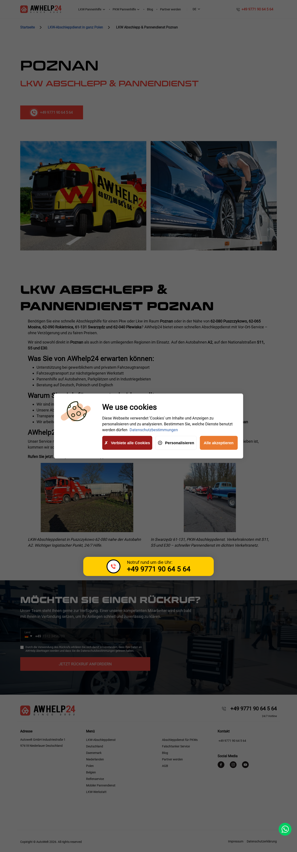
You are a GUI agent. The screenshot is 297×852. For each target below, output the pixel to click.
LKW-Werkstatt (96, 792)
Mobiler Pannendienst (100, 785)
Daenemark (94, 753)
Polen (90, 766)
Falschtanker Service (176, 746)
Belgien (91, 772)
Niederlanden (95, 759)
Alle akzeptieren (219, 443)
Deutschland (94, 746)
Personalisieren (179, 443)
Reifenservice (95, 779)
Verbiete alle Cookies (130, 443)
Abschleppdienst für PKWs (180, 740)
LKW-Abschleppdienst (101, 740)
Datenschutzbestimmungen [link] (154, 430)
